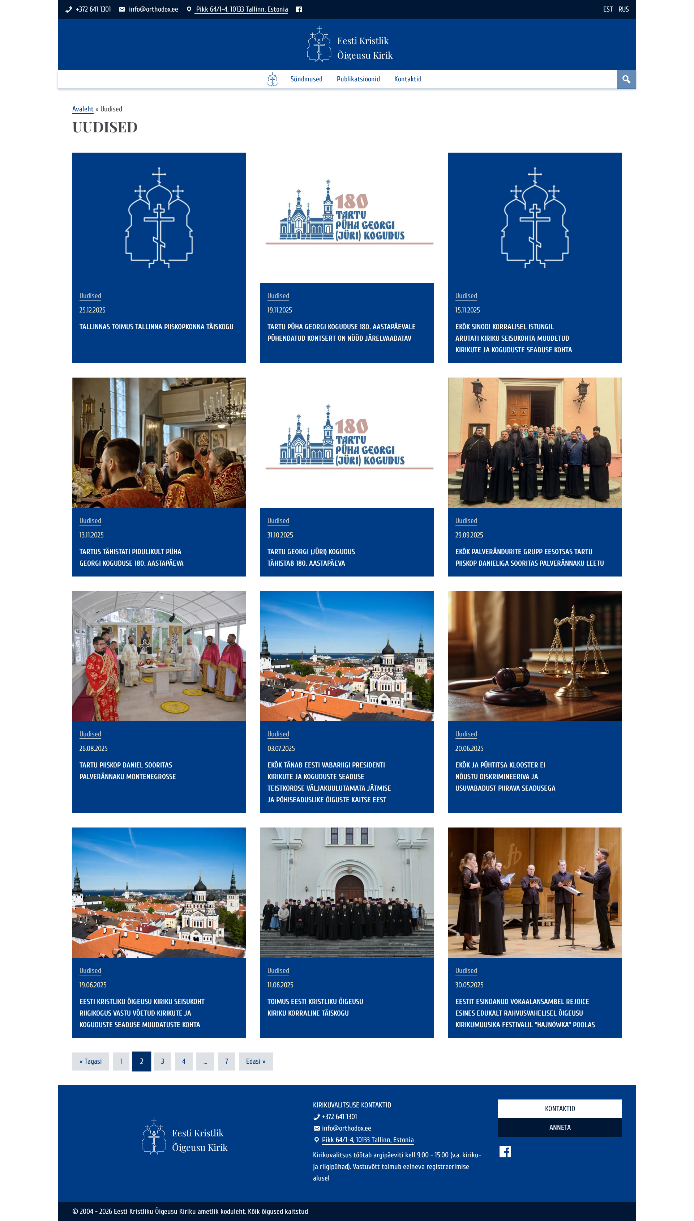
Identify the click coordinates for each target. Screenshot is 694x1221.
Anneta (560, 1127)
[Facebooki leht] (299, 9)
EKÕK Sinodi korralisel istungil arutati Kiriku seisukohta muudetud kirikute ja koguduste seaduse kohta (513, 338)
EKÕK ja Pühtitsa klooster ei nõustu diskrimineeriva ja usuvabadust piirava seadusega (505, 776)
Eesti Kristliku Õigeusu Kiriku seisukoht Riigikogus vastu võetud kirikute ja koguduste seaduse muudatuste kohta (142, 1013)
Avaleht (83, 109)
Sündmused (306, 79)
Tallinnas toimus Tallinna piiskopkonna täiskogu (157, 327)
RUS (623, 9)
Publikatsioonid (358, 79)
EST (608, 9)
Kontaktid (407, 79)
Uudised (90, 295)
